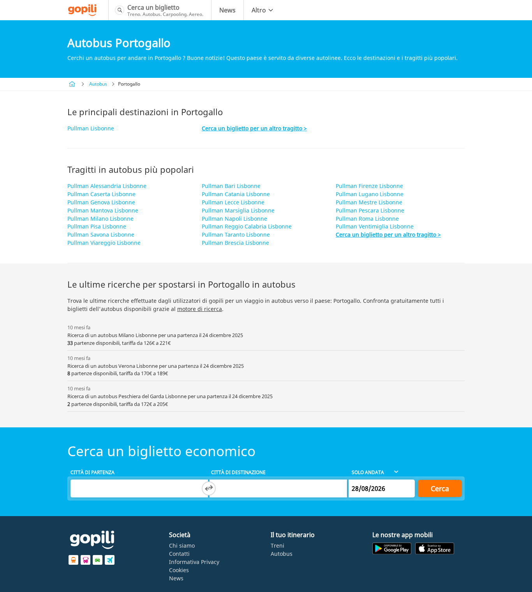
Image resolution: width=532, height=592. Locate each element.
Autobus (98, 84)
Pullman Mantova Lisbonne (102, 210)
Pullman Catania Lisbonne (236, 194)
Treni (277, 545)
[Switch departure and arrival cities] (209, 488)
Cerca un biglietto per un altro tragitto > (254, 128)
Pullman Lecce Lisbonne (233, 202)
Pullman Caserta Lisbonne (101, 194)
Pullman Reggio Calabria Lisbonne (247, 226)
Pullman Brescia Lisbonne (235, 242)
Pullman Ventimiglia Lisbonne (375, 226)
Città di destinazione (238, 472)
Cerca (440, 488)
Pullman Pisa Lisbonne (96, 226)
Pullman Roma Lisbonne (367, 218)
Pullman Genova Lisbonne (101, 202)
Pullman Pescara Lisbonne (370, 210)
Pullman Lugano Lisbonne (369, 194)
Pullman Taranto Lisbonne (236, 234)
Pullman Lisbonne (90, 128)
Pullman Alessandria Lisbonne (106, 186)
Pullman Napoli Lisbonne (234, 218)
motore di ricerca (199, 309)
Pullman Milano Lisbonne (100, 218)
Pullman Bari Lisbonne (231, 186)
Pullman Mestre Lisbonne (369, 202)
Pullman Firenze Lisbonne (369, 186)
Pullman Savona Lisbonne (100, 234)
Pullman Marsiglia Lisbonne (238, 210)
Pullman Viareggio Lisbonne (104, 242)
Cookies (179, 570)
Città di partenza (92, 472)
